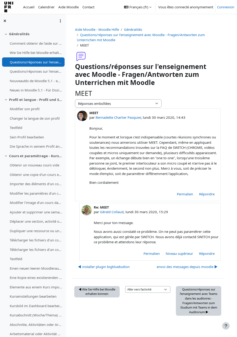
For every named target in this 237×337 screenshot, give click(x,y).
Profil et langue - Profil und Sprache (35, 99)
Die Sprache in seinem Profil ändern (36, 146)
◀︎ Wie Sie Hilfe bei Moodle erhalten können (97, 291)
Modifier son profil (25, 108)
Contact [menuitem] (88, 7)
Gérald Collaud (112, 211)
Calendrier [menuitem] (46, 7)
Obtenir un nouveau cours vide (34, 165)
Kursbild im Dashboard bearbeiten (36, 305)
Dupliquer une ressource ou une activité (36, 230)
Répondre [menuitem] (207, 194)
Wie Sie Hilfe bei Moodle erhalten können (36, 52)
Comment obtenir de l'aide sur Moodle (36, 43)
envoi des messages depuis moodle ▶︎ (187, 266)
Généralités (19, 33)
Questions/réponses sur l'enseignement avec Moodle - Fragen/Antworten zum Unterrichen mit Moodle (36, 62)
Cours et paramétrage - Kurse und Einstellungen (35, 155)
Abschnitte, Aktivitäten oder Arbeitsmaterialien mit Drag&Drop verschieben (36, 324)
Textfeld (16, 127)
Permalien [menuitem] (185, 194)
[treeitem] (32, 62)
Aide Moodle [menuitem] (68, 7)
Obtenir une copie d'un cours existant (36, 174)
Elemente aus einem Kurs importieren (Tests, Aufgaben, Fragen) (36, 287)
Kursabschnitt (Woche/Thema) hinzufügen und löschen (36, 315)
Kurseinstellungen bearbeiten (33, 296)
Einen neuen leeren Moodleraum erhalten (36, 268)
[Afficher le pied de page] (226, 326)
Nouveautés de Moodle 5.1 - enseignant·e (36, 80)
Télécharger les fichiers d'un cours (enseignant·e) (36, 249)
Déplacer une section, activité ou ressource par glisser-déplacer (36, 221)
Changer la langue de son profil (35, 118)
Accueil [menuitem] (28, 7)
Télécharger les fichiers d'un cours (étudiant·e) (36, 240)
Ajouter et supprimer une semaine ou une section (36, 212)
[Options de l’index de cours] (60, 21)
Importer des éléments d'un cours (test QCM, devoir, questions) (36, 183)
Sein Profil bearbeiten (27, 137)
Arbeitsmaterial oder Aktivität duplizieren (36, 333)
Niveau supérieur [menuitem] (179, 253)
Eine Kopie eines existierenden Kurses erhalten (36, 277)
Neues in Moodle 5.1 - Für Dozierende (36, 90)
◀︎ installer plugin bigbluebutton (104, 266)
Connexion (225, 7)
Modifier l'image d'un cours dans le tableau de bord (36, 202)
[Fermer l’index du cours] (5, 21)
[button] (137, 7)
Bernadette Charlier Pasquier (118, 117)
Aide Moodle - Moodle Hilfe (97, 29)
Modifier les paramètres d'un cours (36, 193)
